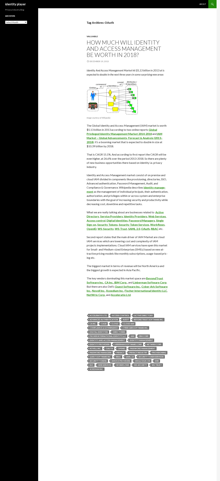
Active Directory (143, 315)
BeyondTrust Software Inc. (148, 319)
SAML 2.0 (134, 228)
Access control (96, 220)
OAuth (145, 228)
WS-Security (106, 228)
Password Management (142, 348)
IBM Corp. (120, 282)
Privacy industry (138, 352)
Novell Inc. (98, 290)
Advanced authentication (104, 319)
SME (157, 361)
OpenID (92, 228)
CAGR (104, 324)
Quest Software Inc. (127, 286)
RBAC (154, 228)
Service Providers (111, 216)
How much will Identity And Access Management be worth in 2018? (124, 48)
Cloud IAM (128, 324)
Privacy (120, 352)
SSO (91, 365)
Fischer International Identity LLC (146, 290)
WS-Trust (121, 228)
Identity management (141, 340)
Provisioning (159, 352)
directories (119, 332)
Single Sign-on (142, 361)
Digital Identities (117, 220)
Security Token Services (134, 224)
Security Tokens (107, 224)
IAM (132, 336)
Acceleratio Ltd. (98, 315)
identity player (15, 4)
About (202, 4)
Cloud (114, 324)
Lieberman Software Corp (150, 282)
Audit (126, 319)
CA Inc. (109, 282)
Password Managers (142, 220)
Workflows (157, 224)
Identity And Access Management (107, 340)
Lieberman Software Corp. (128, 344)
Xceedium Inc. (115, 290)
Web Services (157, 216)
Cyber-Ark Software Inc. (135, 328)
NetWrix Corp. (96, 294)
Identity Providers (135, 216)
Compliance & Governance (104, 328)
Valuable (92, 36)
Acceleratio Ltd (121, 294)
